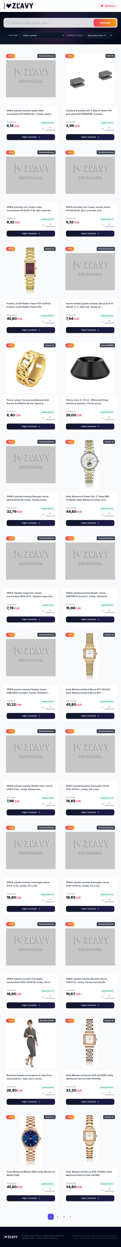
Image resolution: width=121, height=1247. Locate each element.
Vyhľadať (105, 22)
